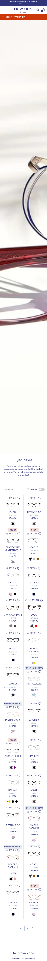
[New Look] (23, 10)
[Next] (43, 3)
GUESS (34, 790)
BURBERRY (34, 720)
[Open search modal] (37, 10)
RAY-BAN (34, 583)
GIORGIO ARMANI (13, 615)
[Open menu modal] (3, 10)
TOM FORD (12, 583)
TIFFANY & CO (34, 512)
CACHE (34, 547)
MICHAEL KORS (34, 684)
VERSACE (12, 902)
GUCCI (12, 512)
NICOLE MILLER (13, 756)
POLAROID (34, 902)
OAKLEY (13, 684)
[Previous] (4, 3)
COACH (34, 864)
